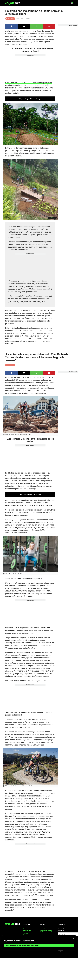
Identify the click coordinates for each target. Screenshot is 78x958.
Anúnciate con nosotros (30, 932)
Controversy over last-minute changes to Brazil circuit (21, 945)
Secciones (26, 929)
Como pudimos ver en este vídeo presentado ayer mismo (28, 83)
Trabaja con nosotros (29, 935)
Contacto (25, 933)
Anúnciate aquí (30, 55)
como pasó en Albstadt (19, 336)
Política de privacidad (46, 932)
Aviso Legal (43, 929)
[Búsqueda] (68, 3)
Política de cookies (46, 930)
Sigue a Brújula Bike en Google (30, 99)
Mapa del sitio (27, 930)
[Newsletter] (72, 3)
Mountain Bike (10, 18)
